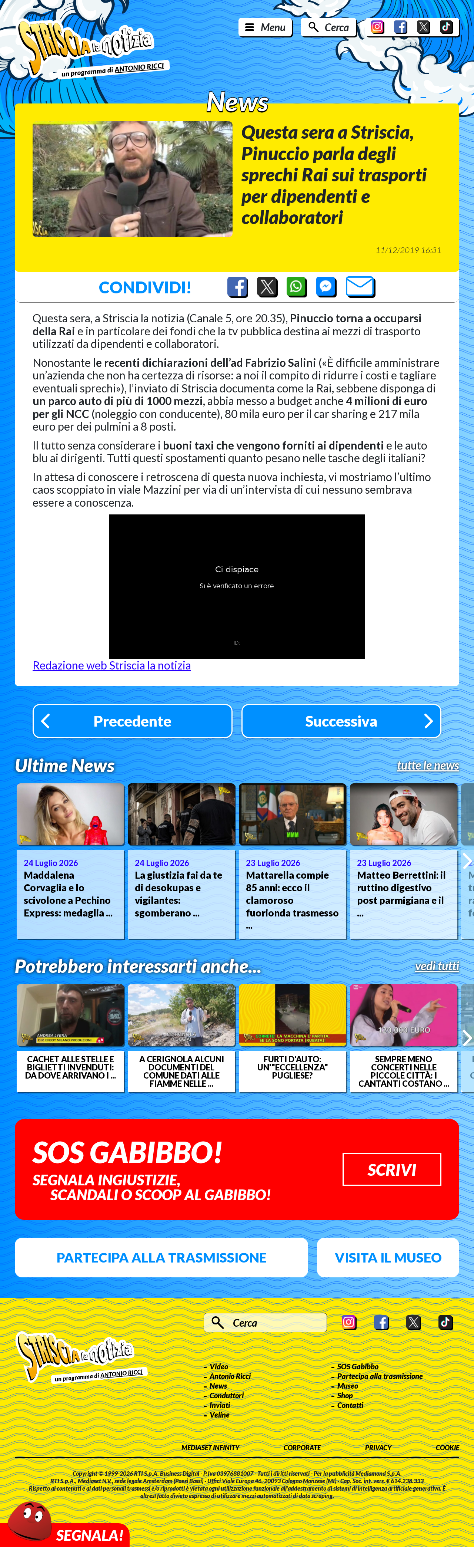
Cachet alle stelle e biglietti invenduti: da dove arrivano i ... (70, 1067)
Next (467, 861)
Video (219, 1366)
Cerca (337, 27)
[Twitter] (423, 27)
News (218, 1385)
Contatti (350, 1404)
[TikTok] (446, 27)
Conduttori (227, 1395)
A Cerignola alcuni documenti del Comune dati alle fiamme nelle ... (181, 1071)
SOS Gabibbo (357, 1366)
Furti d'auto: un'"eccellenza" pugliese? (292, 1067)
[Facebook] (400, 27)
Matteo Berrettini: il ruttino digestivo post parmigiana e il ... (401, 893)
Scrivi (392, 1169)
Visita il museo (388, 1257)
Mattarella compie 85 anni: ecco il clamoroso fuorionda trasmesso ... (292, 900)
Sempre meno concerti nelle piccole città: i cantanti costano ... (403, 1071)
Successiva (341, 721)
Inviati (220, 1404)
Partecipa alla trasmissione (162, 1257)
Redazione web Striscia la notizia (112, 665)
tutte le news (428, 765)
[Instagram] (377, 27)
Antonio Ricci (230, 1376)
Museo (347, 1385)
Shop (345, 1395)
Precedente (132, 721)
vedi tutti (437, 966)
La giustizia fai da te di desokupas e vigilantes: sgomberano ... (178, 893)
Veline (220, 1414)
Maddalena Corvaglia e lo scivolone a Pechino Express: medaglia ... (68, 893)
